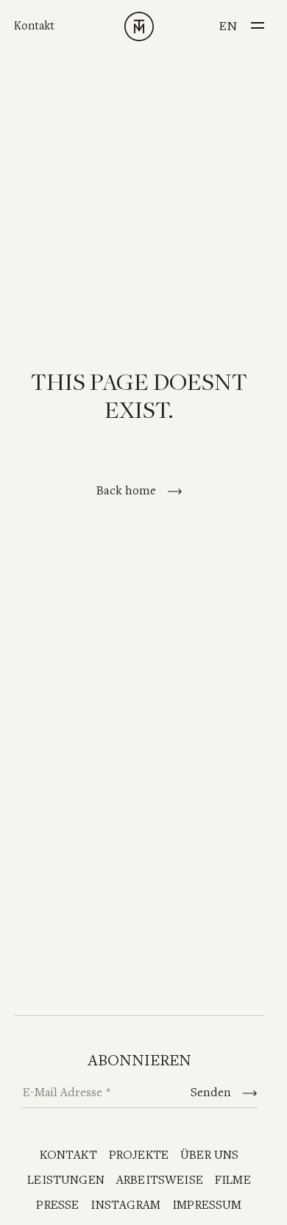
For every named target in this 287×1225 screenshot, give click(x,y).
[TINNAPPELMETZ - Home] (139, 26)
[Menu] (257, 21)
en (228, 26)
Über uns (209, 1155)
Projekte (139, 1155)
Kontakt (34, 26)
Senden (212, 1093)
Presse (57, 1205)
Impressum (207, 1205)
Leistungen (65, 1180)
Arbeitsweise (159, 1180)
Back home (127, 491)
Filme (233, 1180)
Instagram (125, 1205)
